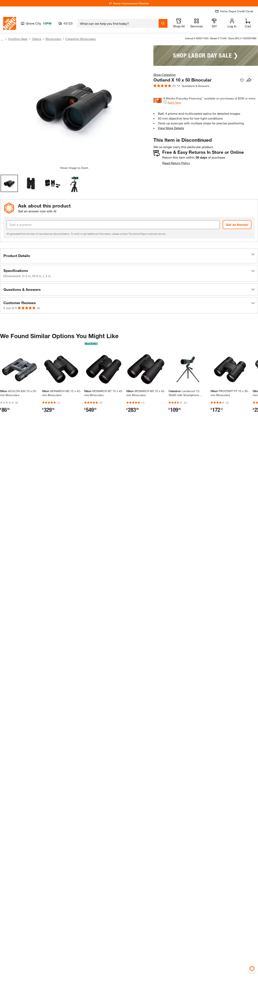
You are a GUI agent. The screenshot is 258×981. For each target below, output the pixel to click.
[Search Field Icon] (163, 23)
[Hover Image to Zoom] (74, 105)
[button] (129, 255)
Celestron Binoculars (80, 39)
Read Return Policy (176, 163)
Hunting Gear (18, 39)
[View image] (9, 183)
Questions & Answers (196, 86)
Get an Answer (237, 224)
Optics (36, 39)
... (2, 39)
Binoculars (53, 39)
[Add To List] (242, 80)
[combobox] (118, 23)
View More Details (171, 128)
